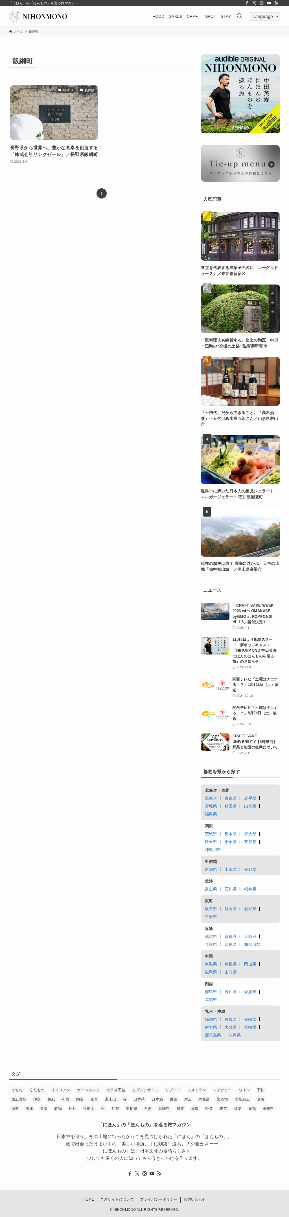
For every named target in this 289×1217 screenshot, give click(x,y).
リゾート (173, 1090)
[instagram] (261, 3)
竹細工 (88, 1108)
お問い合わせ (194, 1199)
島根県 (231, 964)
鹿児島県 (213, 1035)
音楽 (238, 1108)
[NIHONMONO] (38, 16)
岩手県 (250, 798)
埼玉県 (211, 841)
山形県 (250, 806)
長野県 (250, 869)
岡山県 (250, 964)
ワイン (244, 1090)
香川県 (231, 991)
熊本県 (211, 1027)
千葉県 (231, 841)
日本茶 (139, 1099)
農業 (180, 1108)
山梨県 (231, 869)
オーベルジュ (88, 1090)
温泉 (260, 1099)
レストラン (196, 1090)
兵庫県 (211, 944)
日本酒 (157, 1099)
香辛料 (268, 1108)
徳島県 (211, 991)
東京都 (250, 841)
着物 (58, 1108)
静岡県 (231, 909)
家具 (94, 1099)
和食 (65, 1099)
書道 (174, 1099)
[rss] (276, 3)
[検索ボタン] (239, 16)
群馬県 (250, 834)
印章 (37, 1099)
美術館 (131, 1108)
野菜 (209, 1108)
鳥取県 (211, 964)
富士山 (110, 1099)
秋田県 (231, 806)
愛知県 (250, 909)
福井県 (250, 889)
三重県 (211, 916)
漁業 (15, 1108)
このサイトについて (117, 1199)
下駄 (260, 1090)
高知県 (211, 999)
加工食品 (19, 1099)
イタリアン (60, 1090)
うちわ (17, 1090)
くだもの (37, 1090)
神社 (72, 1108)
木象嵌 (204, 1099)
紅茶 (115, 1108)
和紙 (51, 1099)
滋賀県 (211, 936)
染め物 (222, 1099)
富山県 (211, 889)
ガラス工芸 (115, 1090)
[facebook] (247, 3)
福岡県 (211, 1019)
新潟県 (211, 869)
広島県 (211, 972)
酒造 (195, 1108)
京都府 (231, 936)
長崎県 (250, 1019)
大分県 (231, 1027)
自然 (148, 1108)
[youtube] (269, 3)
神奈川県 (213, 849)
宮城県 (211, 806)
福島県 (211, 814)
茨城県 (211, 834)
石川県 (231, 889)
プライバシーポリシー (159, 1199)
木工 (188, 1099)
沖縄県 (235, 1035)
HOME (88, 1199)
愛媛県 (250, 991)
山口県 (231, 972)
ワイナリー (222, 1090)
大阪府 (250, 936)
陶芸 (223, 1108)
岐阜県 (211, 909)
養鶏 (252, 1108)
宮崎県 (250, 1027)
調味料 (164, 1108)
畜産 (44, 1108)
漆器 (29, 1108)
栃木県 (231, 834)
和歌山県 (252, 944)
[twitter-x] (254, 3)
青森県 (231, 798)
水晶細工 (242, 1099)
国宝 (80, 1099)
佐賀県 (231, 1019)
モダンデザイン (145, 1090)
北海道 (211, 798)
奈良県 (231, 944)
